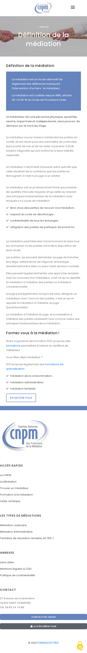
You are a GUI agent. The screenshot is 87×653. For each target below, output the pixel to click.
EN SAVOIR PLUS (21, 397)
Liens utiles (7, 562)
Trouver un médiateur (14, 488)
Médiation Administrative (16, 532)
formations (13, 346)
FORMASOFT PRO (48, 643)
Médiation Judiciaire (13, 525)
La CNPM (5, 475)
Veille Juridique (10, 501)
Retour (43, 26)
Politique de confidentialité (17, 575)
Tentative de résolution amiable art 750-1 (27, 538)
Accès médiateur (44, 626)
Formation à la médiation (16, 495)
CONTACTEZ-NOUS (43, 617)
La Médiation (8, 482)
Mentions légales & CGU (16, 569)
